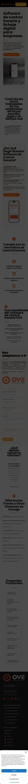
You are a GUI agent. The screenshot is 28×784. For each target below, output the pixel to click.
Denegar (14, 775)
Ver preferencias (14, 779)
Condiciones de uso (14, 782)
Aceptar (14, 771)
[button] (26, 752)
